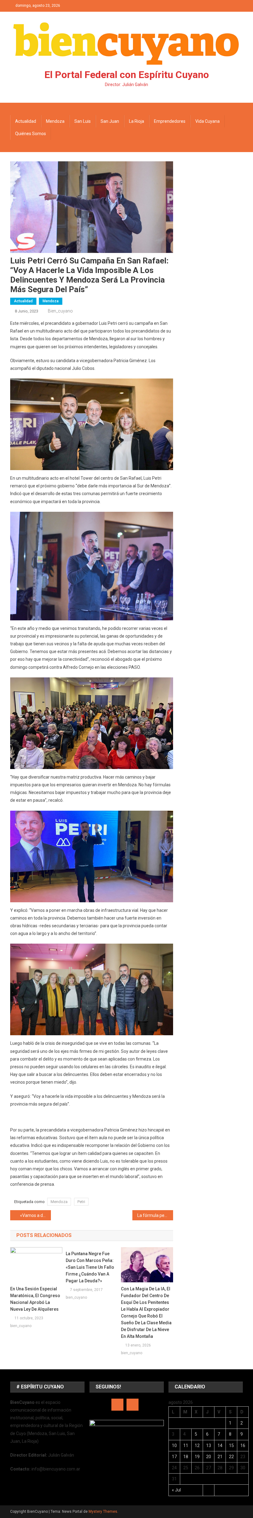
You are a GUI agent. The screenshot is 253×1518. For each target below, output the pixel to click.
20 (208, 1456)
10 (174, 1445)
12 (197, 1445)
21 (220, 1456)
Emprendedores (169, 121)
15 (231, 1445)
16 (242, 1445)
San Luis (82, 121)
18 (185, 1456)
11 (185, 1445)
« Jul (176, 1489)
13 (208, 1445)
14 (220, 1445)
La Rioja (136, 121)
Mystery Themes (103, 1511)
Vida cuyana (207, 121)
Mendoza (55, 121)
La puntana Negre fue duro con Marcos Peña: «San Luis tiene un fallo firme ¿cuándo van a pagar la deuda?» (90, 1267)
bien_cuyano (60, 310)
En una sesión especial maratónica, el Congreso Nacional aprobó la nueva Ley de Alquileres (35, 1299)
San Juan (110, 121)
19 (197, 1456)
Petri (81, 1201)
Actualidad (25, 121)
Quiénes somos (30, 133)
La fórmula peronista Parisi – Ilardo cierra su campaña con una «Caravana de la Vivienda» (155, 1215)
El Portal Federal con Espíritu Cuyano (126, 75)
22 (231, 1456)
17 (174, 1456)
